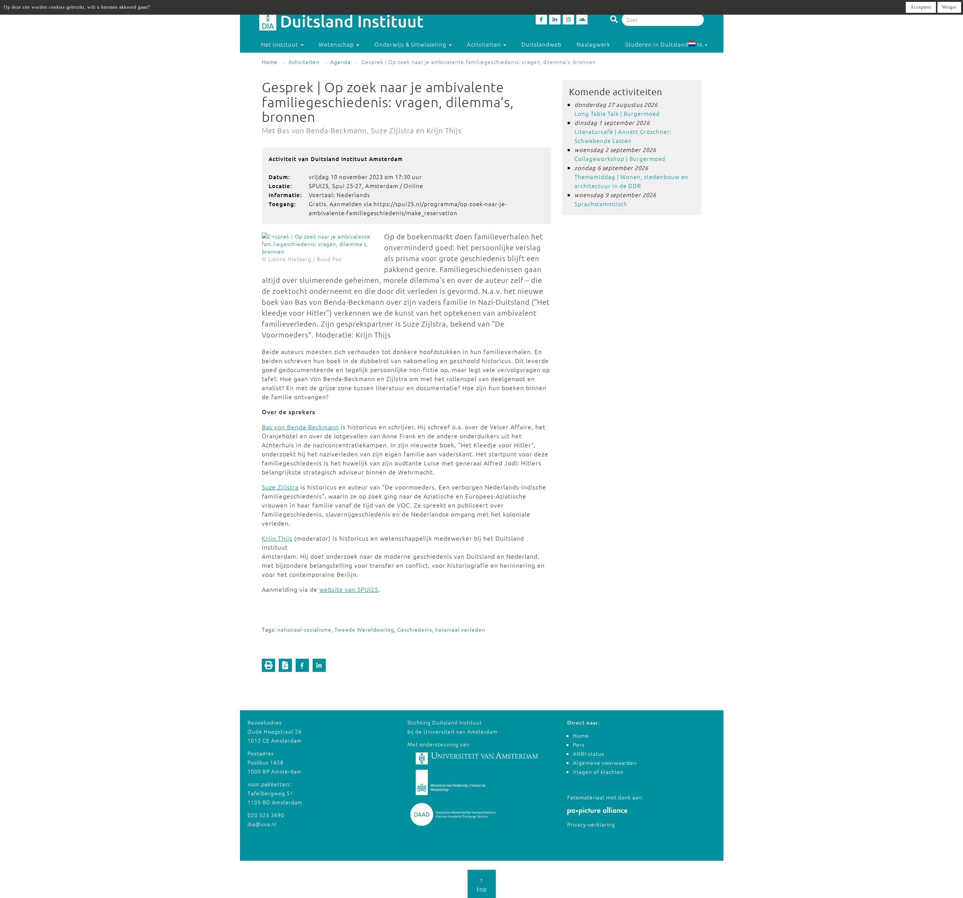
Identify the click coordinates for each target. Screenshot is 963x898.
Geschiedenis (414, 629)
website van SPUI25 (348, 589)
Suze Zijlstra (280, 487)
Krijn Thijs (277, 538)
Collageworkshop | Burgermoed (619, 159)
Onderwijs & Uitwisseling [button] (411, 44)
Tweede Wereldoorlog (364, 629)
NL (700, 44)
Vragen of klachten (598, 771)
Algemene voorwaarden (605, 762)
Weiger (949, 7)
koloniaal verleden (460, 629)
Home (270, 61)
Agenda (340, 61)
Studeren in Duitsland (657, 44)
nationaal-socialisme (304, 629)
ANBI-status (588, 753)
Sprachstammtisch (600, 204)
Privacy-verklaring (591, 824)
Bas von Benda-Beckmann (300, 426)
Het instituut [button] (280, 44)
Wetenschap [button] (337, 44)
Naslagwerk (593, 44)
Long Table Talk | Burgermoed (617, 113)
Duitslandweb (541, 44)
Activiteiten (304, 61)
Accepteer (920, 7)
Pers (579, 744)
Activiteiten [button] (485, 44)
